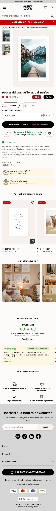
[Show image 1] (6, 36)
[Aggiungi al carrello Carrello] (32, 241)
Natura (14, 27)
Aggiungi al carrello (28, 124)
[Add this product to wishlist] (49, 133)
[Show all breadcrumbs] (5, 27)
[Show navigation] (4, 8)
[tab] (45, 7)
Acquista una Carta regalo (30, 472)
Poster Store (34, 504)
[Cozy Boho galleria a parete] (21, 283)
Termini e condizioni (14, 480)
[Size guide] (6, 133)
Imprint (48, 480)
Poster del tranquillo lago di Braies (35, 27)
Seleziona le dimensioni (12, 110)
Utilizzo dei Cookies (33, 480)
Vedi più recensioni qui (28, 371)
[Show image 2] (6, 49)
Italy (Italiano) (28, 499)
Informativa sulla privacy (28, 484)
